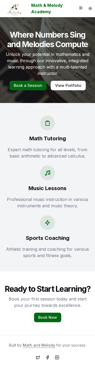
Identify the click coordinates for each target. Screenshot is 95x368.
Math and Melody (39, 345)
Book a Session (28, 85)
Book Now (47, 317)
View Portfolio (68, 85)
